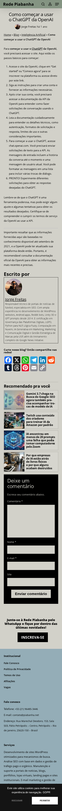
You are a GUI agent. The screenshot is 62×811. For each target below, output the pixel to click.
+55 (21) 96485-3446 (26, 709)
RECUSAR (17, 800)
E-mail (12, 558)
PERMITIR (45, 800)
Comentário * (15, 501)
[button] (57, 4)
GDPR (46, 792)
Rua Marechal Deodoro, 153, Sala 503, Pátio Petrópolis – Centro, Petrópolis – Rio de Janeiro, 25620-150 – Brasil (30, 725)
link (21, 80)
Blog (16, 34)
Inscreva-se (32, 637)
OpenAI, (33, 66)
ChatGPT (37, 48)
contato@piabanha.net (26, 715)
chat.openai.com (19, 145)
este (16, 80)
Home (7, 34)
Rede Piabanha (18, 4)
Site (9, 574)
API (44, 99)
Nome (11, 542)
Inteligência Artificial (33, 34)
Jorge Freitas (15, 299)
